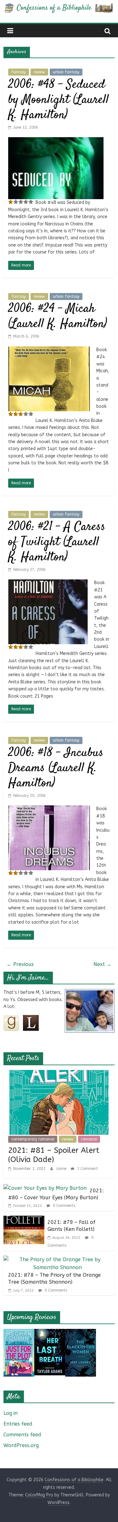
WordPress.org (21, 1445)
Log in (10, 1413)
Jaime (62, 1168)
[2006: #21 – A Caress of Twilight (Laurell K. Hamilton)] (48, 583)
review (39, 72)
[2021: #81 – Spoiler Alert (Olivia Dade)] (59, 1074)
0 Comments (63, 1205)
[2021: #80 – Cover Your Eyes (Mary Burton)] (45, 1188)
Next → (102, 964)
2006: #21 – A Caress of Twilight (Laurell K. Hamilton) (56, 542)
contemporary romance (32, 1139)
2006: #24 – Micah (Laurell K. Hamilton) (57, 316)
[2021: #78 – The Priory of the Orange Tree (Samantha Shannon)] (57, 1259)
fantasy (18, 72)
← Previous (20, 964)
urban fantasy (66, 72)
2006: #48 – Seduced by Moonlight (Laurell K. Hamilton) (58, 100)
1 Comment (87, 1168)
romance (89, 1139)
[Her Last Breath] (49, 1333)
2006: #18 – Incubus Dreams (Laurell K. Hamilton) (56, 768)
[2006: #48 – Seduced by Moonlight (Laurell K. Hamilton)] (56, 141)
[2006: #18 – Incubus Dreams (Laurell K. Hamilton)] (49, 809)
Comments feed (22, 1435)
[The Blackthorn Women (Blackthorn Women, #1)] (80, 1333)
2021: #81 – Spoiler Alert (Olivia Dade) (53, 1155)
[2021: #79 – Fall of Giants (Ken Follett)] (23, 1220)
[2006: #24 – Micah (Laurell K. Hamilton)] (49, 350)
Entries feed (17, 1424)
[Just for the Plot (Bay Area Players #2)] (18, 1333)
